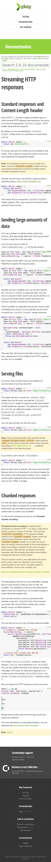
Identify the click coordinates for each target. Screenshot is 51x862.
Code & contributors (25, 824)
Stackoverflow (18, 759)
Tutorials (25, 795)
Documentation (25, 21)
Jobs (25, 811)
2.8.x (6, 58)
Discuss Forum (18, 756)
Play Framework (25, 7)
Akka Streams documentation (25, 725)
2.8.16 (38, 56)
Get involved (25, 830)
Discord (30, 756)
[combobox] (25, 65)
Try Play (25, 16)
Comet (9, 732)
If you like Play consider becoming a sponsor (27, 772)
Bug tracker (25, 827)
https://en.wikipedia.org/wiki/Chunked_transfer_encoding (25, 571)
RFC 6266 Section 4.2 (21, 445)
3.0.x (5, 60)
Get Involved (25, 26)
